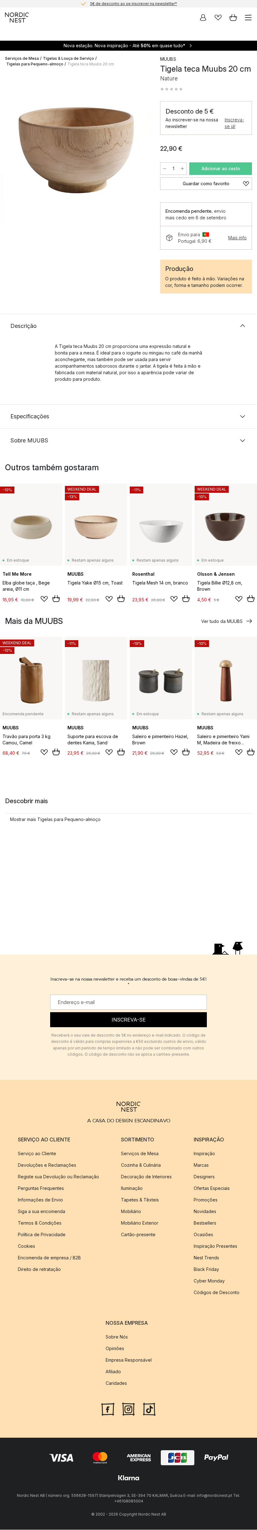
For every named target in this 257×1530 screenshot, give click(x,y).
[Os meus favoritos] (218, 17)
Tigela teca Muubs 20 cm (90, 64)
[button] (171, 89)
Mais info (237, 237)
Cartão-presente (138, 1234)
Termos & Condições (39, 1223)
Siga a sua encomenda (41, 1211)
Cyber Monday (209, 1280)
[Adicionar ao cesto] (56, 598)
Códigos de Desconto (216, 1292)
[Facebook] (107, 1409)
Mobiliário (131, 1211)
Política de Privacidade (42, 1234)
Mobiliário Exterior (139, 1223)
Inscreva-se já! (234, 123)
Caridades (116, 1383)
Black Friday (206, 1269)
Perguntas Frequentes (41, 1188)
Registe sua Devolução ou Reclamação (58, 1176)
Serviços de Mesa (22, 58)
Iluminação (132, 1188)
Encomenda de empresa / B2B (49, 1257)
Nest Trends (206, 1257)
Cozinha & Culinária (141, 1165)
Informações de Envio (40, 1199)
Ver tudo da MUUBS (222, 621)
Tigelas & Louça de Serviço (68, 58)
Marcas (201, 1165)
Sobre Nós (117, 1337)
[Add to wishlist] (44, 599)
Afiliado (113, 1371)
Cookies (26, 1246)
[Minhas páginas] (203, 17)
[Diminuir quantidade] (164, 168)
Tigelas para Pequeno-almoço (34, 64)
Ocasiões (203, 1234)
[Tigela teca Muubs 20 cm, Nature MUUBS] (76, 148)
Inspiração (204, 1153)
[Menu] (248, 17)
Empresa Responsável (129, 1360)
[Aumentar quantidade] (182, 168)
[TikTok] (149, 1409)
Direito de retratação (39, 1269)
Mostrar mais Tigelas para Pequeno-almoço (55, 819)
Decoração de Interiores (146, 1176)
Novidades (205, 1211)
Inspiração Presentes (215, 1246)
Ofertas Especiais (212, 1188)
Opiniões (115, 1348)
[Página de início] (17, 18)
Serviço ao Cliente (37, 1153)
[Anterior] (11, 149)
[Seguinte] (141, 149)
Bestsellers (205, 1223)
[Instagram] (128, 1409)
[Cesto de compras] (233, 17)
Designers (204, 1176)
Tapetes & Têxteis (140, 1199)
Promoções (206, 1199)
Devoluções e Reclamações (47, 1165)
